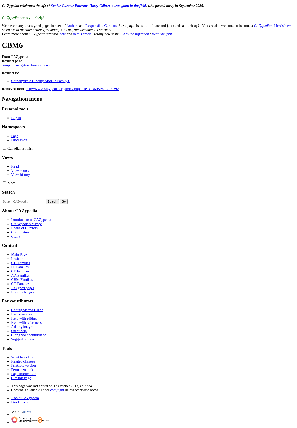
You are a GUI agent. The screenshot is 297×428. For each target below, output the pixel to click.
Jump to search (41, 65)
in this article (82, 34)
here (63, 34)
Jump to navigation (16, 65)
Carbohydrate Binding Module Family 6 (40, 81)
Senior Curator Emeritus (69, 6)
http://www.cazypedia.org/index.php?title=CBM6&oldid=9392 (72, 89)
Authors (72, 26)
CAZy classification (134, 34)
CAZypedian (263, 26)
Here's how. (283, 26)
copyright (57, 390)
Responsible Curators (101, 26)
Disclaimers (19, 402)
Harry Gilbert (99, 6)
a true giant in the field (129, 6)
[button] (4, 148)
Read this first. (162, 34)
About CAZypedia (25, 398)
